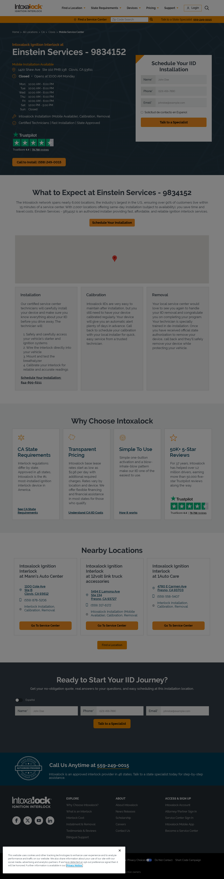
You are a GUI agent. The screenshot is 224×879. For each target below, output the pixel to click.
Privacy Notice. (74, 865)
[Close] (120, 850)
